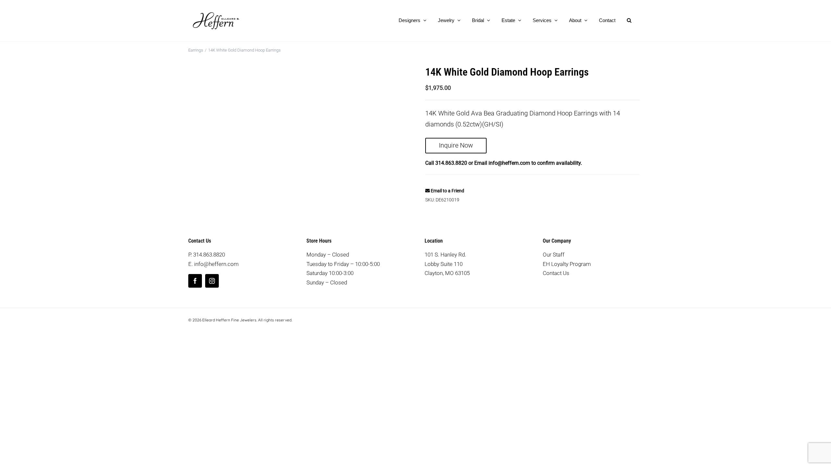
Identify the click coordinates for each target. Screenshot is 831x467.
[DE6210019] (302, 134)
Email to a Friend (447, 190)
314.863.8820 (451, 163)
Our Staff (553, 254)
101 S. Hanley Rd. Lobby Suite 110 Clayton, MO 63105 (447, 263)
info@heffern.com (509, 163)
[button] (629, 20)
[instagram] (212, 281)
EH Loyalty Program (567, 264)
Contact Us (556, 273)
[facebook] (195, 281)
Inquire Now (456, 145)
